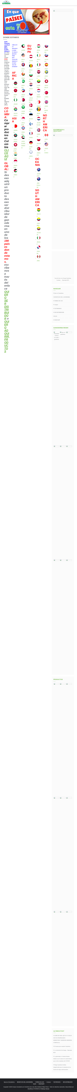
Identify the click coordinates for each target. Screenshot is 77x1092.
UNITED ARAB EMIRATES (23, 144)
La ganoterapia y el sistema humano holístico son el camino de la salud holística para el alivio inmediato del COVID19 (62, 1059)
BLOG (55, 316)
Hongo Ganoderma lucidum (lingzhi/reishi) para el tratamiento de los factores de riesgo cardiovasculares (62, 1067)
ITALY (38, 68)
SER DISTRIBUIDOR (59, 312)
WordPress (30, 1088)
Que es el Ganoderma (58, 293)
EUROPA (29, 48)
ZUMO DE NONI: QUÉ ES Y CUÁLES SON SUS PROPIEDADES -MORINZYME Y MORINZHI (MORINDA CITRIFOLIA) (62, 1039)
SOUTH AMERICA (37, 198)
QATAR (23, 104)
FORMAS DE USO (58, 300)
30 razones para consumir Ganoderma (62, 1046)
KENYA (15, 87)
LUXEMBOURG (38, 96)
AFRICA (14, 75)
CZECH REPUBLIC (31, 100)
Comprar (56, 304)
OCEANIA (37, 161)
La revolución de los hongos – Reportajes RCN (62, 1051)
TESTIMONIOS (57, 308)
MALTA (39, 106)
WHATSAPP (57, 320)
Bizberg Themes (45, 1088)
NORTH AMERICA (45, 123)
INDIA (15, 158)
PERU (38, 260)
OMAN (23, 78)
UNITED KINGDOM (46, 109)
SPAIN (46, 68)
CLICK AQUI (6, 155)
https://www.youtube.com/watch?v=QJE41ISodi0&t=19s (61, 254)
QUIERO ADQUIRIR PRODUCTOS (7, 336)
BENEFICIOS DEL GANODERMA (62, 297)
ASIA (14, 120)
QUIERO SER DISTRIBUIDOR (6, 305)
